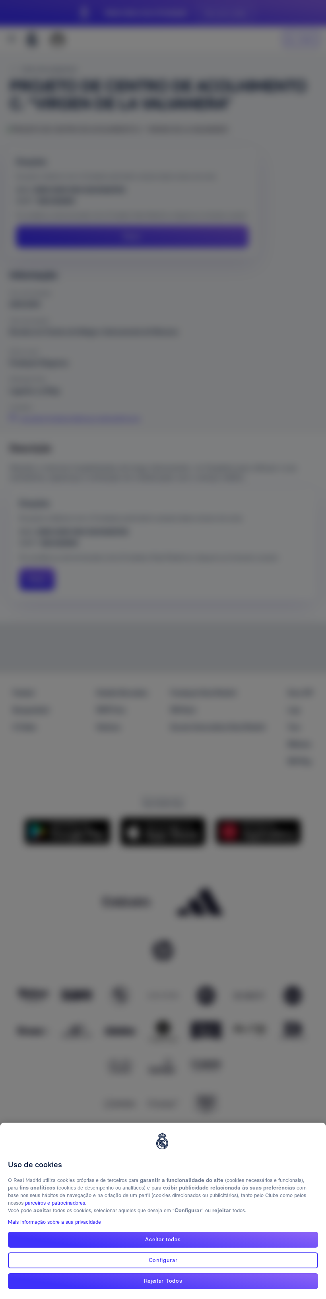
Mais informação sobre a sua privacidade (54, 1222)
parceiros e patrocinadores (55, 1203)
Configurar (163, 1260)
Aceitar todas (162, 1239)
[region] (163, 1211)
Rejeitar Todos (163, 1281)
